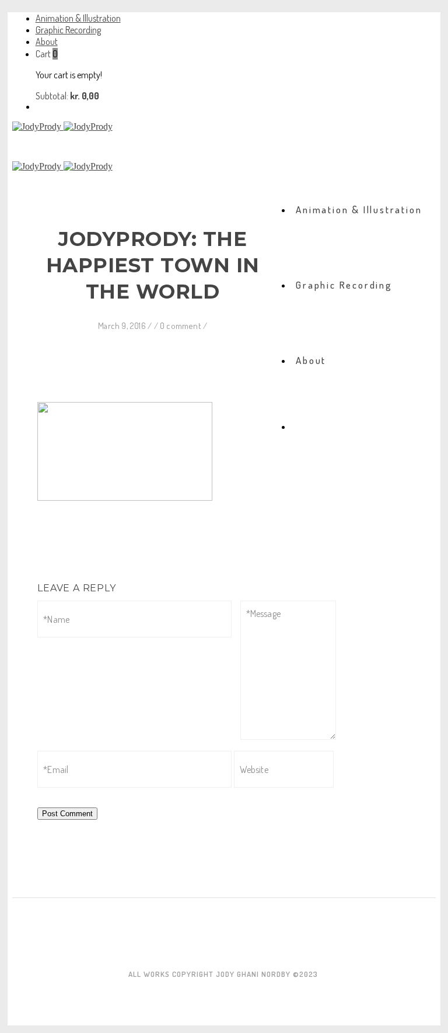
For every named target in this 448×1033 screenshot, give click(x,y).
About (47, 41)
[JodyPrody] (224, 127)
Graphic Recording (68, 30)
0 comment (181, 325)
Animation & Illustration (78, 18)
